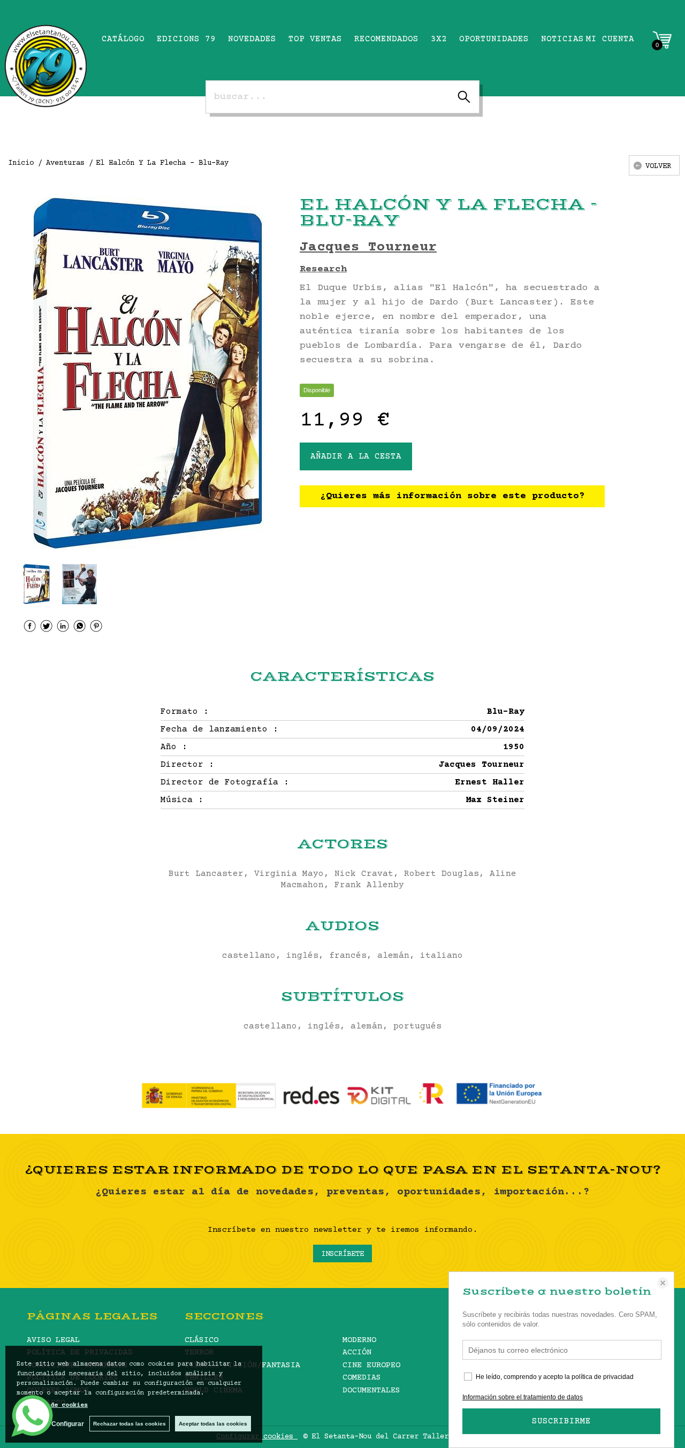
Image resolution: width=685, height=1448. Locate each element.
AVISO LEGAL (53, 1340)
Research (323, 269)
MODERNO (359, 1340)
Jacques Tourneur (368, 247)
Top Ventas (315, 39)
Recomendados (386, 39)
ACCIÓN (356, 1352)
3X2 (439, 39)
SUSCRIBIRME (561, 1421)
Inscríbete (342, 1254)
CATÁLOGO (123, 39)
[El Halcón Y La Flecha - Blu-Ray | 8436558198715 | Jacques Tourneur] (147, 373)
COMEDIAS (361, 1377)
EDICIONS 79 (186, 39)
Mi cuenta (610, 39)
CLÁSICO (201, 1340)
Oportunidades (494, 39)
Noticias (562, 39)
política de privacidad (603, 1377)
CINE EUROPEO (371, 1365)
